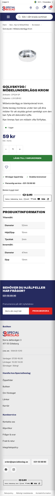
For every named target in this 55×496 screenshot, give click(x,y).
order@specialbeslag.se (16, 462)
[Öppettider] (37, 8)
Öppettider (8, 380)
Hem (5, 25)
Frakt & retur (9, 441)
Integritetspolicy (10, 447)
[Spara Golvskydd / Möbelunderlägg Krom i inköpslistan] (6, 167)
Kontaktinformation (43, 493)
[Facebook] (6, 469)
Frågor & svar (9, 434)
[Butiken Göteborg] (31, 8)
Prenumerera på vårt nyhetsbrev (18, 304)
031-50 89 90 (9, 295)
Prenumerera (40, 311)
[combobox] (34, 17)
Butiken (6, 386)
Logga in (5, 2)
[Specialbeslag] (7, 8)
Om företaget (9, 393)
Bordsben (36, 25)
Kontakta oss (9, 422)
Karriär (6, 406)
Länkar (6, 399)
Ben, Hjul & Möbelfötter (19, 25)
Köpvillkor (7, 428)
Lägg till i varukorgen (27, 158)
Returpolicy (8, 493)
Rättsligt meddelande (24, 493)
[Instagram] (13, 469)
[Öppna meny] (7, 17)
